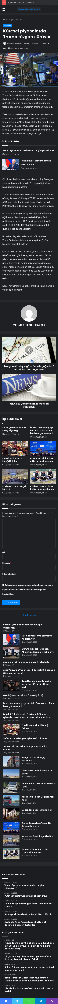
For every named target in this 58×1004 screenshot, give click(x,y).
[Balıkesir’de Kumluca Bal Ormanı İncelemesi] (43, 476)
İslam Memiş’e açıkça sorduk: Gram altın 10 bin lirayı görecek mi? (42, 430)
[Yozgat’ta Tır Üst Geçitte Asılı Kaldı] (11, 800)
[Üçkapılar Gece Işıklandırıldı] (11, 814)
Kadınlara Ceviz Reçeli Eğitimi (14, 488)
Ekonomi (19, 19)
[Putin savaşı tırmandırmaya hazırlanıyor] (10, 164)
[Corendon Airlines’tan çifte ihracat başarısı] (43, 448)
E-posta (6, 563)
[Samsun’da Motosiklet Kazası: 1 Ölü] (11, 787)
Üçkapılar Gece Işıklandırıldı (37, 809)
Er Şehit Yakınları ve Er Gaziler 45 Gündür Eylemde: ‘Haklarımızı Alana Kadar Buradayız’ (27, 716)
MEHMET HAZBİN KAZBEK (18, 43)
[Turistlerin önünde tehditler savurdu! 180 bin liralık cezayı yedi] (11, 685)
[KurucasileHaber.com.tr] (29, 9)
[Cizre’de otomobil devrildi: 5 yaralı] (11, 774)
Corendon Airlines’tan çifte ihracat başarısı (42, 460)
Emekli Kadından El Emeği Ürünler (12, 460)
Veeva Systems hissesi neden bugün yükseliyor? (28, 150)
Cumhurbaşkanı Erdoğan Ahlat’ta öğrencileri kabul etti (38, 650)
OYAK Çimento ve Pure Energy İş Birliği (14, 429)
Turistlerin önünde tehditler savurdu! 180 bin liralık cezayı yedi (37, 684)
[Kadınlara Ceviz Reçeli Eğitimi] (15, 476)
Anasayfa (9, 19)
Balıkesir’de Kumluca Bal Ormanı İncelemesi (42, 488)
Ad (4, 552)
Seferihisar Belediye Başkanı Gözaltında (25, 738)
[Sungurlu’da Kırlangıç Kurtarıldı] (11, 761)
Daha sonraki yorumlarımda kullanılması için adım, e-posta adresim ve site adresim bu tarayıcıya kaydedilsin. (27, 589)
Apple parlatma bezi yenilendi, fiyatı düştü (27, 2)
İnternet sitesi (9, 574)
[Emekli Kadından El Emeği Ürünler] (15, 448)
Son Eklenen (29, 615)
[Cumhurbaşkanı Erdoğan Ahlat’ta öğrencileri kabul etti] (11, 652)
